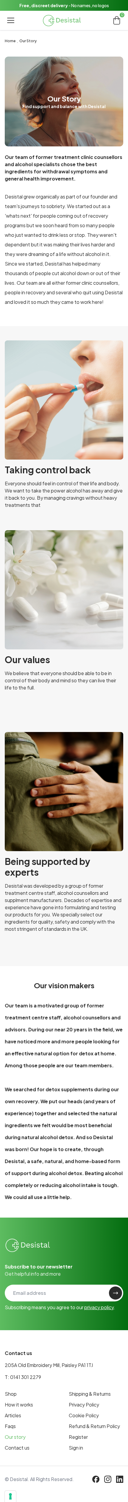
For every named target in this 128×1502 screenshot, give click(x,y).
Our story (15, 1437)
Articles (13, 1415)
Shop (11, 1394)
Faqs (10, 1426)
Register (78, 1437)
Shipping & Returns (90, 1394)
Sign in (76, 1448)
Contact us (17, 1448)
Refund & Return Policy (94, 1426)
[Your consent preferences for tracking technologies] (10, 1496)
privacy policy (99, 1307)
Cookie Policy (84, 1415)
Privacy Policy (84, 1404)
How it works (19, 1404)
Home (10, 41)
